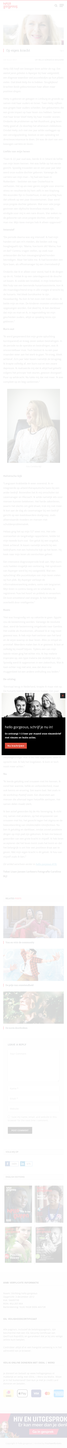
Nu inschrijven (15, 745)
